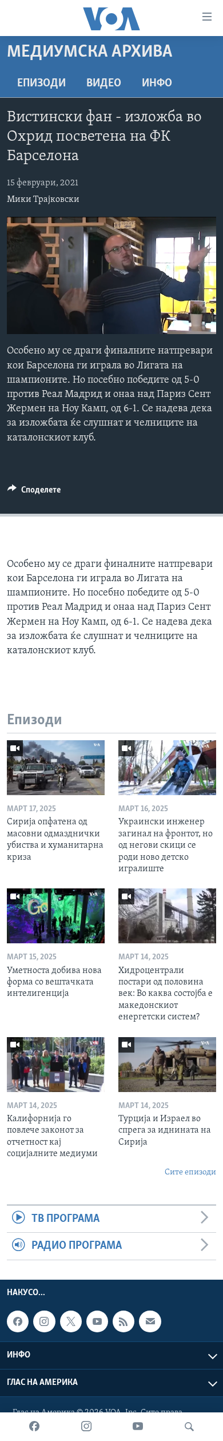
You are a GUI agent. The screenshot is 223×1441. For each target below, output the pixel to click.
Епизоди (41, 83)
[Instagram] (86, 1426)
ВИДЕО (103, 83)
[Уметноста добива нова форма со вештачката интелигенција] (56, 915)
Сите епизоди (190, 1172)
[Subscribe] (150, 1321)
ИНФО (157, 83)
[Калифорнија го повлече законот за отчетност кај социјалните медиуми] (56, 1064)
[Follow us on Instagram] (44, 1321)
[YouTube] (138, 1426)
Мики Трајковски (43, 199)
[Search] (189, 1426)
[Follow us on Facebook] (18, 1321)
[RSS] (123, 1321)
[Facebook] (34, 1426)
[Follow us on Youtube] (97, 1321)
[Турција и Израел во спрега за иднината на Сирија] (167, 1064)
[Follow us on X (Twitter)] (71, 1321)
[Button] (34, 492)
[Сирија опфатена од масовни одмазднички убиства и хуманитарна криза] (56, 767)
